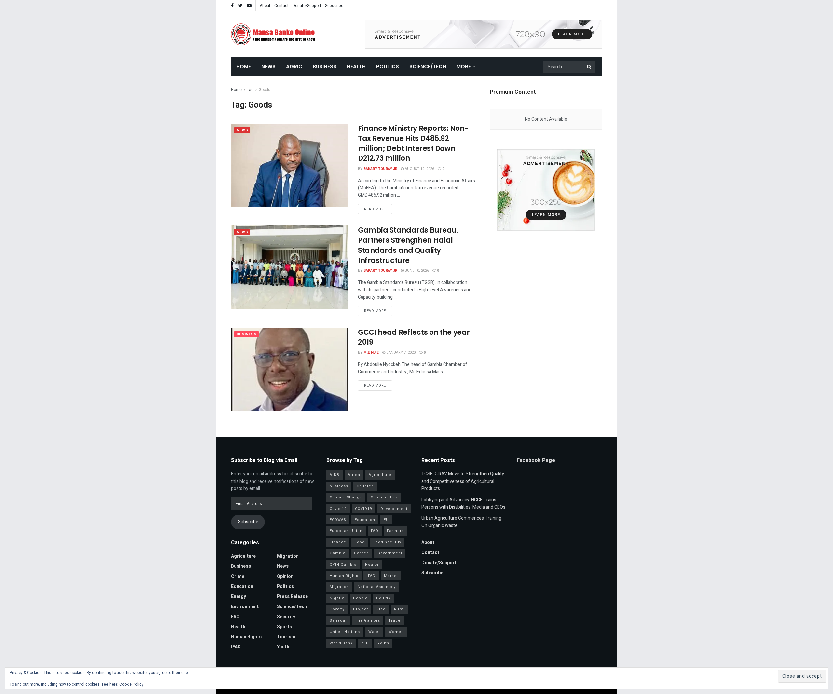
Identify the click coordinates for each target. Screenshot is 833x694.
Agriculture (243, 556)
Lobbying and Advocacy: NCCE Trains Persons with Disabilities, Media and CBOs (463, 503)
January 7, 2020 (400, 352)
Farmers (395, 531)
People (360, 598)
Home (243, 66)
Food (360, 542)
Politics (387, 66)
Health (356, 66)
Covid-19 (338, 508)
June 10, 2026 (416, 270)
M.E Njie (371, 352)
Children (365, 486)
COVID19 (363, 508)
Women (396, 631)
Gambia (338, 553)
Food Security (387, 542)
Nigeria (337, 598)
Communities (384, 497)
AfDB (334, 475)
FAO (235, 616)
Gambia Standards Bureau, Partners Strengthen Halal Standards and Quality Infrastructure (408, 245)
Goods (264, 90)
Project (360, 609)
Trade (395, 620)
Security (286, 616)
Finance (338, 542)
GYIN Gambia (343, 564)
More (464, 66)
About (265, 5)
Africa (354, 475)
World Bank (341, 643)
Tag (250, 90)
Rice (381, 609)
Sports (284, 626)
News (268, 66)
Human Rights (246, 636)
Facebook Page (536, 460)
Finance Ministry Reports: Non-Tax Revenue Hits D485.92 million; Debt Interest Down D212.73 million (413, 143)
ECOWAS (338, 520)
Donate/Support (307, 5)
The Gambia (367, 620)
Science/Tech (427, 66)
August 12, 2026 (419, 168)
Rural (399, 609)
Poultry (383, 598)
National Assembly (377, 587)
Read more (375, 209)
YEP (365, 643)
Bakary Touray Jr (380, 168)
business (339, 486)
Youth (283, 647)
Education (242, 586)
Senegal (338, 620)
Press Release (292, 596)
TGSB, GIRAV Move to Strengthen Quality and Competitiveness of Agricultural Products (462, 481)
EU (386, 520)
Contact (281, 5)
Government (389, 553)
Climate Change (346, 497)
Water (374, 631)
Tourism (286, 636)
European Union (346, 531)
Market (391, 575)
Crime (237, 576)
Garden (361, 553)
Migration (288, 556)
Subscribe (334, 5)
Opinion (285, 576)
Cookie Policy (131, 684)
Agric (294, 66)
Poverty (337, 609)
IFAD (236, 647)
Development (393, 508)
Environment (245, 606)
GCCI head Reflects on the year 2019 (414, 337)
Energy (238, 596)
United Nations (345, 631)
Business (324, 66)
